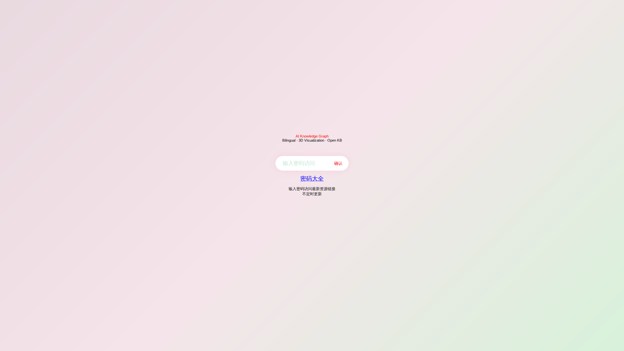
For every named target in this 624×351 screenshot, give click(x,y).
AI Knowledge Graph (312, 136)
